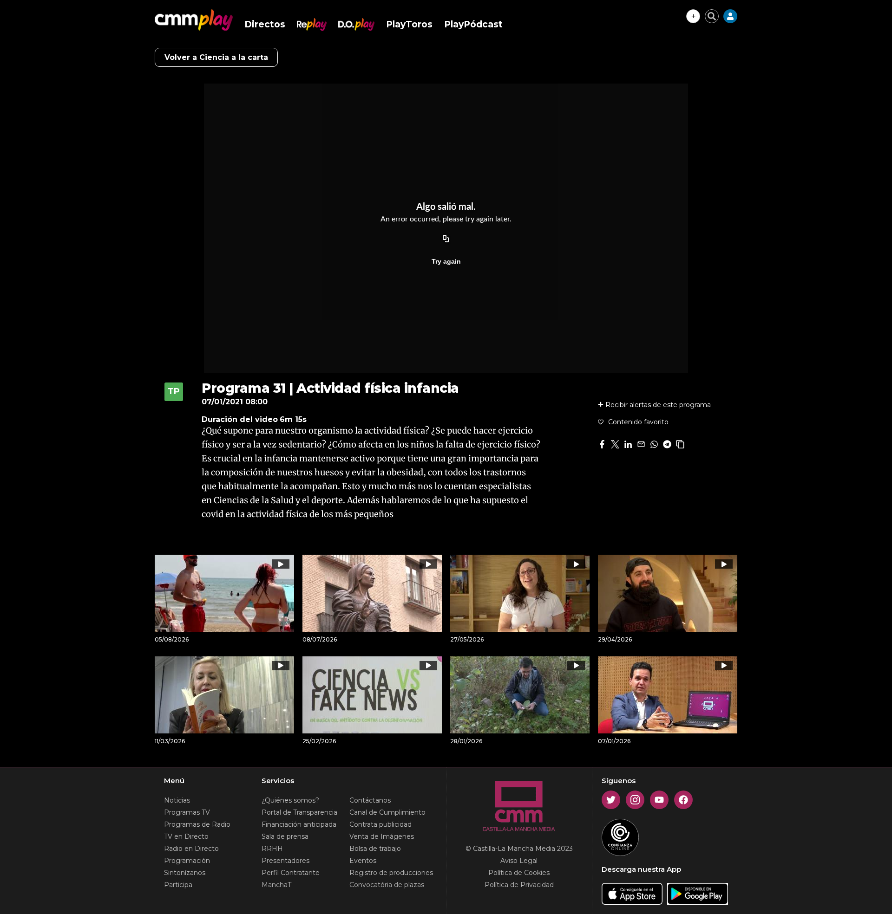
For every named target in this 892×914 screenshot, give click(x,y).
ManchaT (276, 885)
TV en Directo (186, 836)
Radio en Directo (191, 848)
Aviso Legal (519, 860)
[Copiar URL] (446, 239)
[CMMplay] (194, 20)
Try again (446, 261)
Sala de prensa (285, 836)
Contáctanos (370, 800)
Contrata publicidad (380, 824)
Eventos (362, 860)
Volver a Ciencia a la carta (216, 57)
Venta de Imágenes (381, 836)
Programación (187, 860)
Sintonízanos (184, 873)
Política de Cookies (519, 873)
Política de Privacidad (519, 885)
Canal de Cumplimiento (387, 812)
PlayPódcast (473, 24)
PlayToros (409, 24)
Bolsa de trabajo (375, 848)
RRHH (272, 848)
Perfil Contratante (291, 873)
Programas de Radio (197, 824)
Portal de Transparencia (299, 812)
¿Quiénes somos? (290, 800)
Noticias (177, 800)
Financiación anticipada (299, 824)
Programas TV (187, 812)
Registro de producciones (391, 873)
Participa (178, 885)
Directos (264, 24)
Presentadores (285, 860)
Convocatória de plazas (386, 885)
